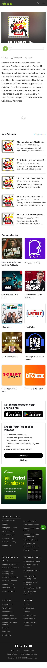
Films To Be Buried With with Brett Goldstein (11, 263)
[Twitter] (21, 646)
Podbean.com (31, 658)
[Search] (38, 3)
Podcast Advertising (9, 564)
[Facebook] (16, 646)
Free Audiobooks (8, 588)
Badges (5, 628)
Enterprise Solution (9, 528)
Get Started (23, 456)
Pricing (5, 524)
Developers (6, 635)
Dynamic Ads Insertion (10, 568)
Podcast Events (8, 615)
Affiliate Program (30, 622)
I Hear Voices (7, 327)
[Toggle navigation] (44, 3)
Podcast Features (9, 521)
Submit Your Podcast (10, 577)
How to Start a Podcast (32, 561)
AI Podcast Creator (31, 540)
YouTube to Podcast (31, 547)
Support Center (8, 604)
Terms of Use (12, 654)
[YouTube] (30, 646)
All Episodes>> (40, 134)
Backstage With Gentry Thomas (34, 357)
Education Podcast (31, 550)
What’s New (6, 608)
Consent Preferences (28, 654)
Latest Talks (29, 327)
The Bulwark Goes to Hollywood (33, 296)
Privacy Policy (15, 650)
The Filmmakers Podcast (21, 41)
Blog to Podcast (29, 543)
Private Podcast (8, 531)
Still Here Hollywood (9, 356)
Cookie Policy (29, 650)
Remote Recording (9, 542)
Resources (6, 631)
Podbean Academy (9, 619)
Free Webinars (7, 611)
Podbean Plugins (8, 584)
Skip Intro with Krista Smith (9, 296)
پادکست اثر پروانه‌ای (32, 262)
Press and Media (30, 615)
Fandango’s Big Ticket (33, 389)
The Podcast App (9, 535)
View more (17, 101)
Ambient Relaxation (9, 591)
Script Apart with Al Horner (9, 390)
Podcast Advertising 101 (32, 588)
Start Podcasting (30, 521)
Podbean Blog (29, 608)
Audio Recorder (8, 538)
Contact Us (28, 626)
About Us (27, 604)
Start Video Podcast (31, 525)
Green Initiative (29, 619)
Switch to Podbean (9, 581)
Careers (27, 611)
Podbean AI (6, 545)
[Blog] (25, 646)
